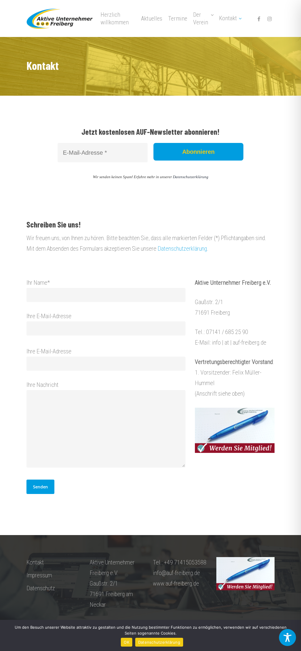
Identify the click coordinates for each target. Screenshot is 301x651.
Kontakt (35, 562)
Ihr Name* (38, 282)
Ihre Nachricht (42, 384)
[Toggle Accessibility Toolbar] (287, 637)
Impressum (39, 575)
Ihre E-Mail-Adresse (48, 316)
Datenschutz (40, 588)
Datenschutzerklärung (190, 177)
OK (126, 642)
